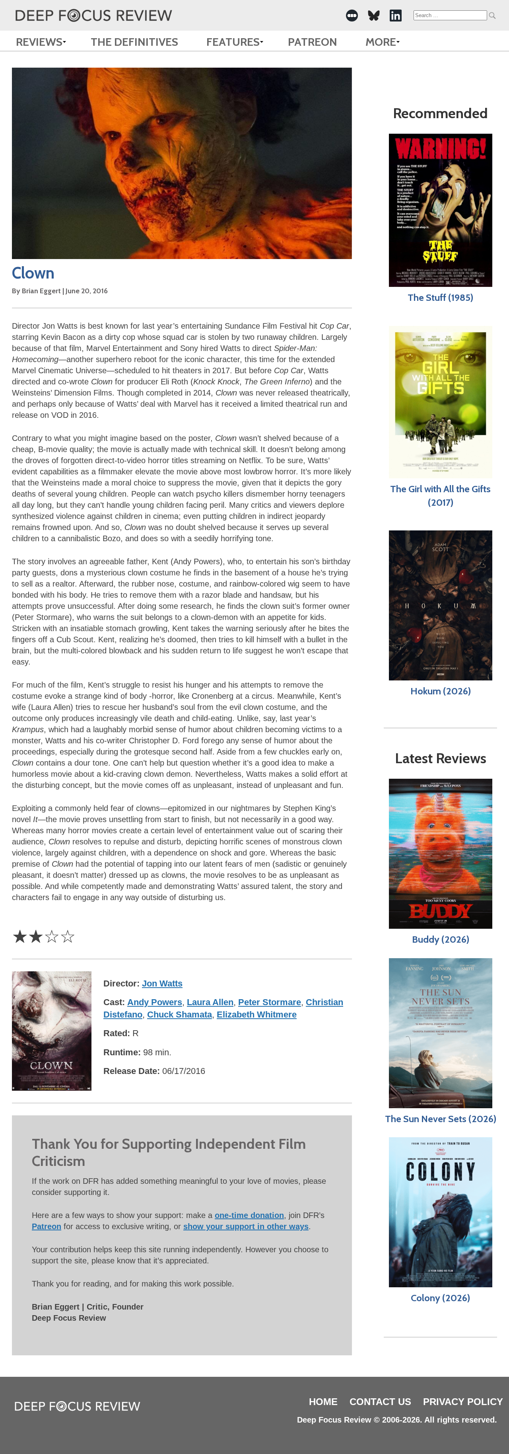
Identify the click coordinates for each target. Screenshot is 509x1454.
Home (323, 1401)
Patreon (312, 42)
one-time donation (249, 1215)
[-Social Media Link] (352, 15)
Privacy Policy (463, 1401)
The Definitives (134, 42)
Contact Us (380, 1401)
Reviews (39, 42)
